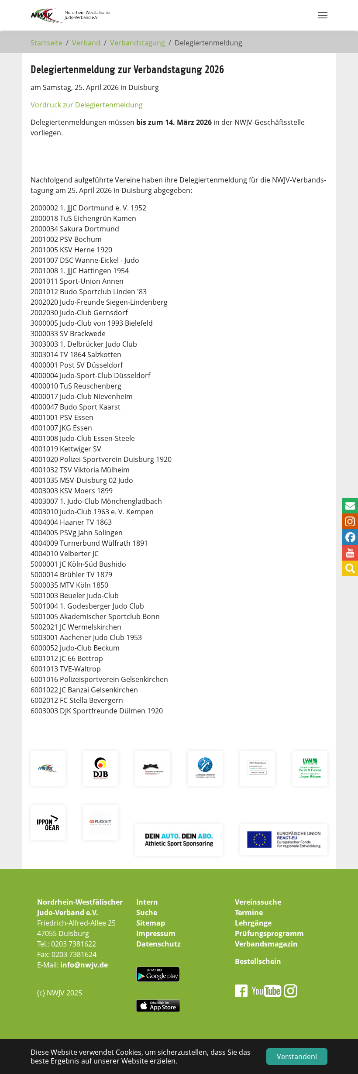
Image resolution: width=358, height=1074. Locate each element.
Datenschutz (158, 944)
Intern (147, 902)
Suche (146, 912)
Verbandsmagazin (266, 944)
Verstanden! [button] (297, 1056)
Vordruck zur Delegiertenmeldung (87, 105)
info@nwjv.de (84, 965)
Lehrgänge (253, 923)
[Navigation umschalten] (322, 15)
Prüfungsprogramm (269, 933)
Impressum (156, 933)
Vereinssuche (258, 902)
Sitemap (150, 923)
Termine (249, 912)
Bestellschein (258, 961)
